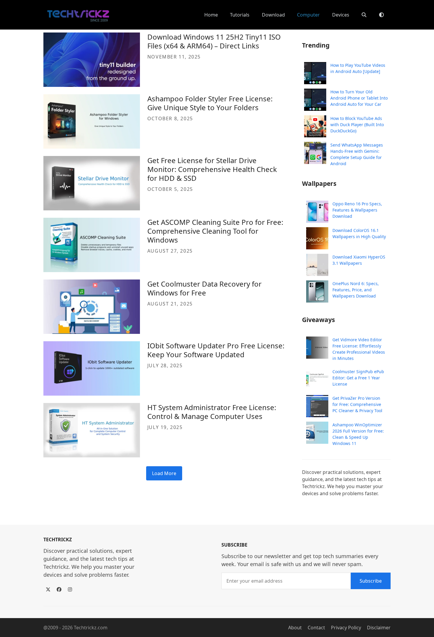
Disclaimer (379, 627)
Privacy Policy (346, 627)
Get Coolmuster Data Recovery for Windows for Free (204, 288)
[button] (364, 14)
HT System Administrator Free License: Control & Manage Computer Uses (211, 411)
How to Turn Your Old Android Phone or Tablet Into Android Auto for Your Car (359, 98)
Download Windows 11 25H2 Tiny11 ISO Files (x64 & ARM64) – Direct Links (214, 41)
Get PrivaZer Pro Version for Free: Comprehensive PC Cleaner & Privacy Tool (357, 404)
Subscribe (371, 581)
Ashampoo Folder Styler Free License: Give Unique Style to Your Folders (210, 103)
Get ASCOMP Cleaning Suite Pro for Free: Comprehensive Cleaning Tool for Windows (215, 231)
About (295, 627)
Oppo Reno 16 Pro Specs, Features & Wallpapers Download (357, 210)
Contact (316, 627)
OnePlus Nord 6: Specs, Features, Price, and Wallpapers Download (355, 290)
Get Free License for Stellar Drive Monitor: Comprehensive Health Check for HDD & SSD (212, 169)
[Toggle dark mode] (381, 14)
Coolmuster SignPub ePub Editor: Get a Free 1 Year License (358, 378)
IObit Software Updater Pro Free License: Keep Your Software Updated (215, 350)
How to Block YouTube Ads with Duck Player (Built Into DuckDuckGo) (357, 125)
